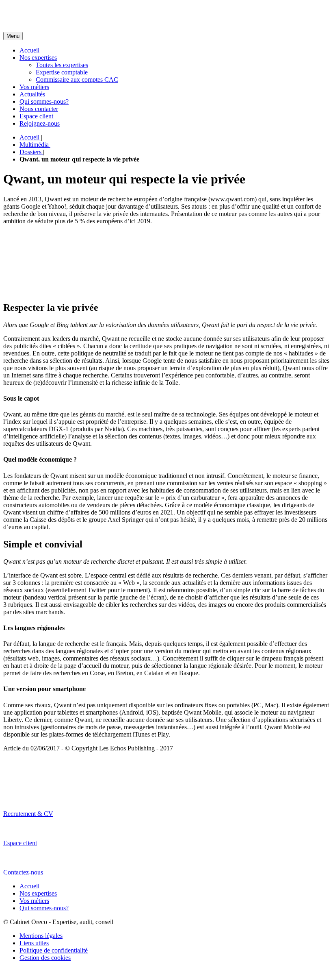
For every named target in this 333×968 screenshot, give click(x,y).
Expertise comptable (62, 72)
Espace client (36, 116)
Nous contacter (38, 108)
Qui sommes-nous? (44, 101)
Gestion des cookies (45, 957)
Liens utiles (34, 943)
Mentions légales (41, 935)
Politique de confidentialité (53, 950)
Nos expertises (38, 57)
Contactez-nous (23, 872)
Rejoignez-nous (39, 123)
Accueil (29, 50)
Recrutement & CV (28, 813)
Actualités (32, 94)
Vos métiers (34, 86)
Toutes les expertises (62, 64)
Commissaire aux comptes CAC (77, 79)
